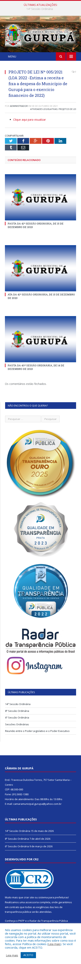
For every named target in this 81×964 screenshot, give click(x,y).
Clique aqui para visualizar (29, 119)
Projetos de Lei (67, 109)
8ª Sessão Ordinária (39, 9)
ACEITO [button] (28, 955)
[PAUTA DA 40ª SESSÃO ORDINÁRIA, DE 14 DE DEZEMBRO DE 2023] (40, 339)
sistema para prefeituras (53, 897)
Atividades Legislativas (43, 109)
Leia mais (54, 944)
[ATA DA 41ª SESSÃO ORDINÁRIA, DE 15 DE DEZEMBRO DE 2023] (40, 268)
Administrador (19, 105)
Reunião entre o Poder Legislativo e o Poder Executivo (37, 731)
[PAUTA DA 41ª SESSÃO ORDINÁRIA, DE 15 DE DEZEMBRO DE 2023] (40, 197)
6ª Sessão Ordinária (17, 717)
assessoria (32, 902)
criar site (29, 897)
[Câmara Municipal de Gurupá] (40, 34)
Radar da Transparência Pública (48, 920)
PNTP (21, 920)
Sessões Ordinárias (17, 724)
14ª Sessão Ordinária (17, 704)
